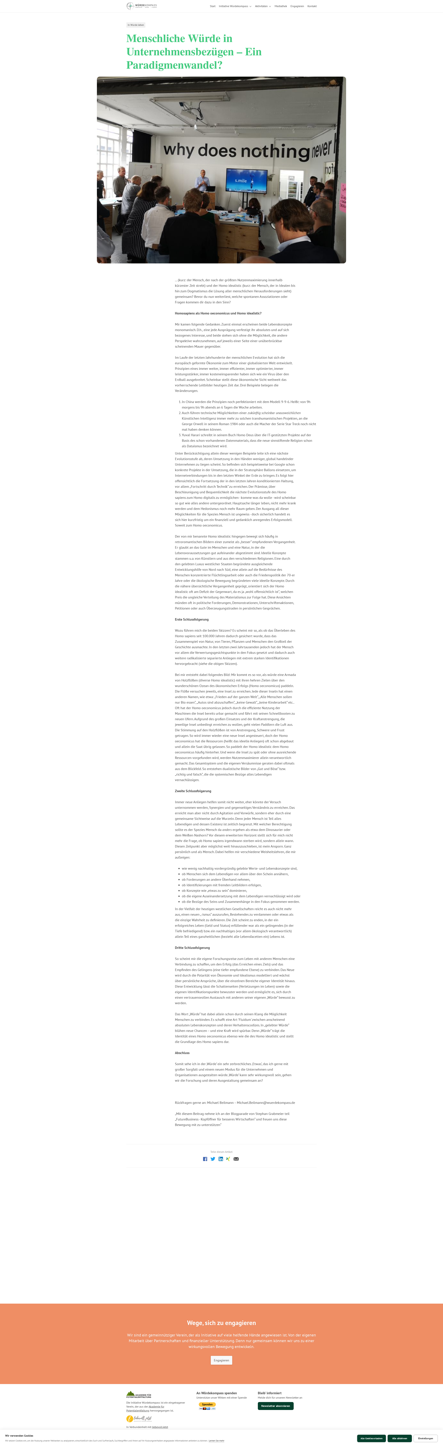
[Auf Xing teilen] (228, 1158)
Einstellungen (425, 1438)
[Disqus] (221, 1218)
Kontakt (312, 6)
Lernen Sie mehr (216, 1440)
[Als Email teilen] (236, 1158)
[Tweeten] (212, 1158)
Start (212, 6)
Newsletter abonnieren (275, 1406)
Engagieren (221, 1360)
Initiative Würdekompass (233, 6)
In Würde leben (136, 24)
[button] (235, 6)
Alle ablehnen (399, 1438)
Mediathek (281, 6)
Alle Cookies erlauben (371, 1438)
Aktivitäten (261, 6)
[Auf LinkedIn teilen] (221, 1158)
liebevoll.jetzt (160, 1427)
